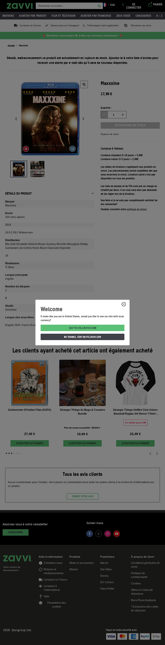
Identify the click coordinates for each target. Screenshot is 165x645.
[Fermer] (124, 304)
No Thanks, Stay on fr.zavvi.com (82, 337)
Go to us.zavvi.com (82, 328)
